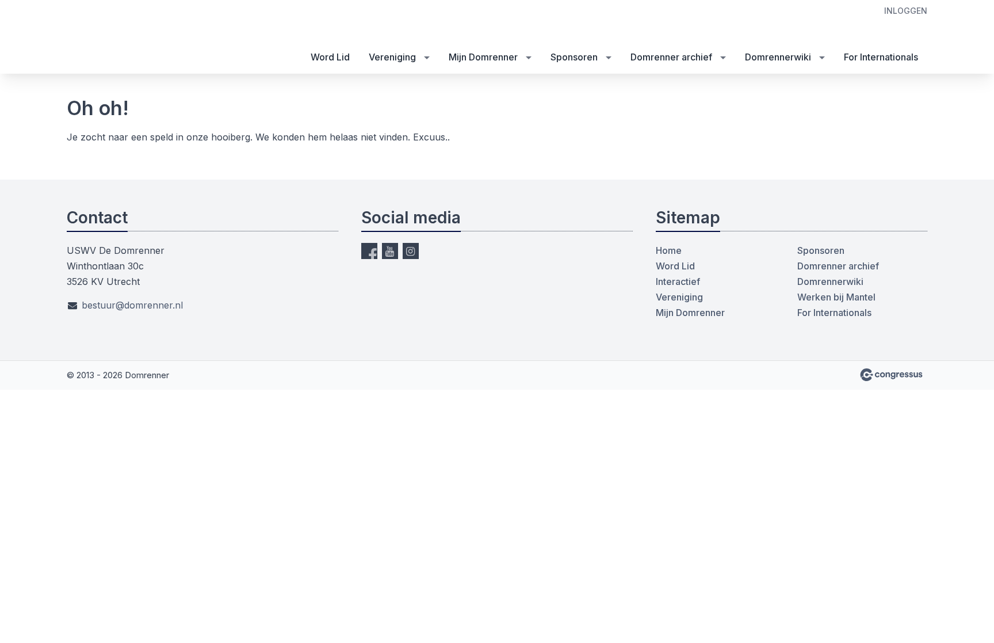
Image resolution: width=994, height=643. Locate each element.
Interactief (678, 281)
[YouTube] (390, 251)
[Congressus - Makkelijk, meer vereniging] (891, 374)
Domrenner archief (671, 57)
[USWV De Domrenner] (95, 37)
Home (669, 250)
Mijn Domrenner (483, 57)
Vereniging (392, 57)
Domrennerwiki (778, 57)
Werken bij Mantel (836, 297)
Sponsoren (574, 57)
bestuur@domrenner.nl (132, 305)
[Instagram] (411, 251)
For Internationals (881, 57)
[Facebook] (369, 251)
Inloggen (905, 11)
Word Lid (330, 57)
